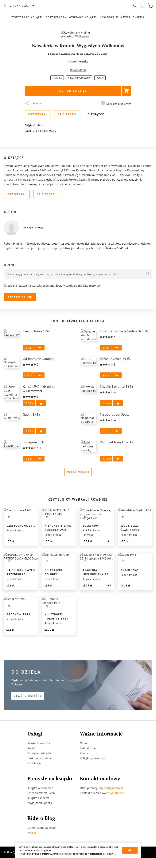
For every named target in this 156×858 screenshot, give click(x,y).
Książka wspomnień (40, 788)
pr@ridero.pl (116, 793)
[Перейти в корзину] (150, 6)
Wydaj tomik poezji (39, 803)
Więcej (31, 832)
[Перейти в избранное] (143, 6)
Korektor (32, 748)
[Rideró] (5, 5)
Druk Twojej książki (39, 758)
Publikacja (34, 763)
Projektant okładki (39, 753)
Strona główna (21, 5)
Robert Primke (78, 61)
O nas (83, 743)
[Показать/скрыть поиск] (135, 6)
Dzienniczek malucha (41, 793)
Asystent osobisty (38, 743)
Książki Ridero (89, 748)
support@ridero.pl (111, 788)
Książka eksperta (38, 798)
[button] (115, 103)
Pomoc (84, 753)
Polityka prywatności (93, 758)
